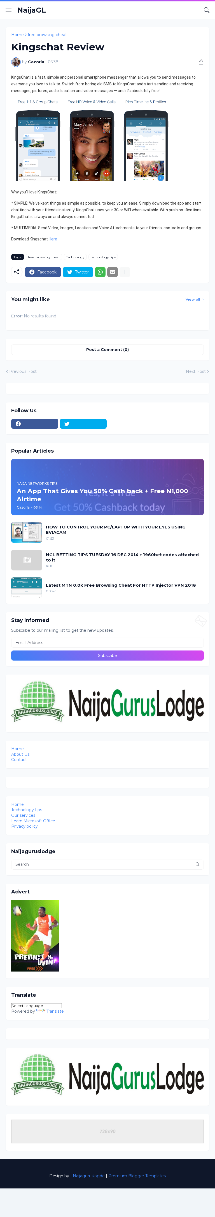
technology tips (103, 257)
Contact (19, 759)
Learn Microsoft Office (33, 820)
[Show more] (125, 272)
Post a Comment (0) (107, 349)
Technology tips (26, 809)
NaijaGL (31, 10)
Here (53, 239)
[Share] (199, 62)
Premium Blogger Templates (137, 1175)
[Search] (206, 10)
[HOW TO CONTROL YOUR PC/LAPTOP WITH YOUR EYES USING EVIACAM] (26, 532)
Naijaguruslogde (89, 1175)
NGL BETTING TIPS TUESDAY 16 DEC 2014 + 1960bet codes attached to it (122, 557)
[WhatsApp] (100, 272)
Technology (75, 257)
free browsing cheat (47, 35)
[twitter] (83, 424)
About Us (20, 754)
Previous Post (23, 371)
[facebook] (34, 424)
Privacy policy (24, 826)
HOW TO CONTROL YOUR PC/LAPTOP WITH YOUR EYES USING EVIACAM (116, 529)
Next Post (196, 371)
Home (17, 35)
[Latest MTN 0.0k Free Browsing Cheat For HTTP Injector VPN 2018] (26, 587)
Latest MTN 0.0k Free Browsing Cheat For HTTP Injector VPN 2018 (121, 585)
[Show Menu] (8, 10)
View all (193, 299)
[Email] (112, 272)
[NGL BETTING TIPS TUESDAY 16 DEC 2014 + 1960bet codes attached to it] (26, 560)
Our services (23, 815)
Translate (55, 1011)
